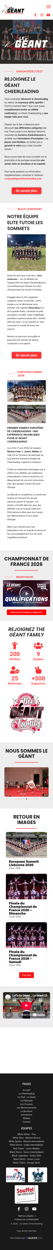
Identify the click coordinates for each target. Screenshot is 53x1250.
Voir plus (26, 975)
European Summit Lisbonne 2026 (24, 863)
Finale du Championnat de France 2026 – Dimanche (23, 908)
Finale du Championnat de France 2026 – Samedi (23, 957)
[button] (26, 593)
